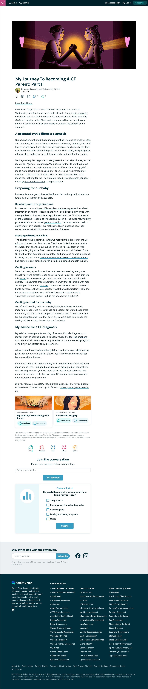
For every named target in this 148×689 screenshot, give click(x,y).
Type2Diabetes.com (118, 655)
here (23, 440)
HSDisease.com (86, 604)
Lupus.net (84, 628)
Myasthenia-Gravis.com (90, 659)
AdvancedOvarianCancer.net (62, 592)
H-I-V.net (83, 600)
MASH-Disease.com (88, 636)
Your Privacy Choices (82, 666)
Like (29, 448)
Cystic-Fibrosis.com (59, 652)
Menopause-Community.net (92, 640)
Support (41, 448)
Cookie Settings (101, 666)
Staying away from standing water (67, 505)
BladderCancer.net (58, 620)
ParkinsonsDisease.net (119, 600)
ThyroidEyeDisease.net (119, 652)
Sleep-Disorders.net (117, 640)
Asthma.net (55, 604)
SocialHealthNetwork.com (120, 644)
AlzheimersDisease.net (60, 600)
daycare (44, 285)
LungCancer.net (86, 624)
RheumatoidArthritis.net (119, 624)
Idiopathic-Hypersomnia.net (92, 608)
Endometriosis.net (58, 655)
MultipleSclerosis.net (89, 655)
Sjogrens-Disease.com (119, 632)
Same (74, 448)
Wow (62, 448)
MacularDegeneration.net (91, 632)
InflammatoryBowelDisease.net (93, 616)
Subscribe (139, 3)
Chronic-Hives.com (58, 640)
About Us (16, 666)
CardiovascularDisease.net (62, 632)
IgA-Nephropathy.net (89, 612)
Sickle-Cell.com (116, 628)
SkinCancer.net (115, 636)
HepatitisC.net (86, 592)
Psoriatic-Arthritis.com (119, 616)
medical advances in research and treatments (64, 257)
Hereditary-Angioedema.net (92, 596)
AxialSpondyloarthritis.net (61, 616)
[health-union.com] (22, 583)
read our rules (46, 464)
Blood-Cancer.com (58, 624)
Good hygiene (57, 509)
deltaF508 (84, 140)
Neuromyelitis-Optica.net (120, 588)
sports (48, 289)
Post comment (53, 477)
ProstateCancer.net (117, 612)
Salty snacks (56, 500)
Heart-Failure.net (87, 588)
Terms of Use (17, 564)
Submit (64, 526)
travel (23, 278)
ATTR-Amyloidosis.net (60, 612)
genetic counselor (78, 113)
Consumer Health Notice (60, 666)
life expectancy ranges (75, 178)
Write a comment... (26, 470)
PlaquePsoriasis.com (118, 604)
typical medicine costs (33, 181)
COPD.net (54, 648)
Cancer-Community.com (60, 628)
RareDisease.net (116, 620)
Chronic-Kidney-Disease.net (62, 644)
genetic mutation (52, 222)
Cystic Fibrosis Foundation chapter (55, 208)
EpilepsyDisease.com (59, 659)
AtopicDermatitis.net (59, 608)
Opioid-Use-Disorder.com (120, 596)
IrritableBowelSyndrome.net (92, 620)
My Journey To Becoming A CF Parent (33, 417)
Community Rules (117, 666)
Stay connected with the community (34, 549)
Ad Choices (17, 669)
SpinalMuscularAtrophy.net (120, 648)
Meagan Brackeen (30, 89)
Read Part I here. (23, 103)
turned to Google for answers (48, 171)
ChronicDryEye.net (58, 636)
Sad (51, 448)
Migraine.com (85, 652)
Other (53, 519)
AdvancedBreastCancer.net (62, 588)
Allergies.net (55, 596)
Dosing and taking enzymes (64, 514)
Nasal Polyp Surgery (66, 415)
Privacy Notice (60, 562)
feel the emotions (78, 337)
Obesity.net (114, 592)
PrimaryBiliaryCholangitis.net (121, 608)
